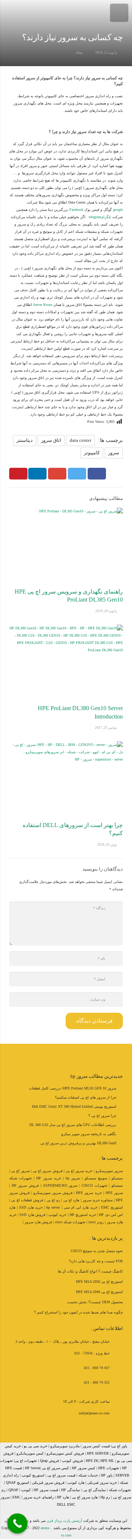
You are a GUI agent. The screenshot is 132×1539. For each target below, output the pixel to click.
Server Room (42, 305)
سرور (113, 452)
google (118, 210)
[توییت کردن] (77, 473)
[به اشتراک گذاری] (97, 473)
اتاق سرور (51, 440)
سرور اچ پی (20, 1171)
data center (80, 440)
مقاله (79, 52)
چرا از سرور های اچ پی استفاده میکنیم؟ (85, 1097)
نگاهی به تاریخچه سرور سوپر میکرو (88, 1134)
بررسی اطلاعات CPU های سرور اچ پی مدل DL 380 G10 (72, 1125)
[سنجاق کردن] (18, 473)
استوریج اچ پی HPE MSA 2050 (99, 1282)
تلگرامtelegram (100, 217)
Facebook (76, 210)
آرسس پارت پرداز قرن (64, 1521)
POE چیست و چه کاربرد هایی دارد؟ (96, 1261)
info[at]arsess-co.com (94, 1413)
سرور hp (73, 1178)
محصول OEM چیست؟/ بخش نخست (95, 1302)
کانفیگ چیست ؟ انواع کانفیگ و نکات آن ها (90, 1271)
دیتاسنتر (24, 440)
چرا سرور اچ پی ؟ (102, 1116)
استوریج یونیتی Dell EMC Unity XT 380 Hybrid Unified (74, 1106)
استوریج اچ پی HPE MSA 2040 (99, 1292)
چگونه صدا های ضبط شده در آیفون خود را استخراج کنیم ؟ (78, 1312)
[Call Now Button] (17, 1523)
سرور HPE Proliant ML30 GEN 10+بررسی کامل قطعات (72, 1088)
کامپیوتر (92, 452)
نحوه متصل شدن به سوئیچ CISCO (97, 1251)
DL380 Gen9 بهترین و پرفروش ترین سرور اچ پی (78, 1143)
